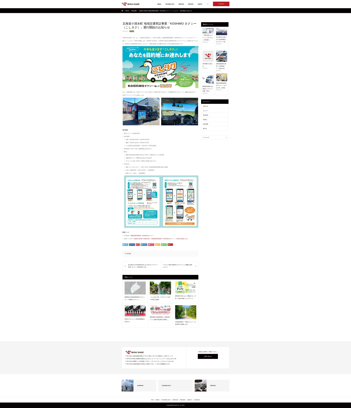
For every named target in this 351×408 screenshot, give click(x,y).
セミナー (205, 110)
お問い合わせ (208, 356)
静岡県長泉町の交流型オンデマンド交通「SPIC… (207, 89)
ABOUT (200, 4)
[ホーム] (122, 10)
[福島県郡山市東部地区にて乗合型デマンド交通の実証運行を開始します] (160, 309)
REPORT (191, 4)
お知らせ (205, 106)
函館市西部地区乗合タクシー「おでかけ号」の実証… (221, 85)
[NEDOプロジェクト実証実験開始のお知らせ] (135, 310)
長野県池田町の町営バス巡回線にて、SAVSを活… (221, 66)
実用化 (205, 119)
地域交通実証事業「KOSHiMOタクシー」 (142, 235)
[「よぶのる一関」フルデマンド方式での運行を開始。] (160, 288)
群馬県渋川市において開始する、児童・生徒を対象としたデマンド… (185, 297)
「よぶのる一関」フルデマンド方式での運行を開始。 (160, 298)
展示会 (205, 128)
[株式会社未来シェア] (130, 4)
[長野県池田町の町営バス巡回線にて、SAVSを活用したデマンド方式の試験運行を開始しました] (221, 56)
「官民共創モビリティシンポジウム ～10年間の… (207, 37)
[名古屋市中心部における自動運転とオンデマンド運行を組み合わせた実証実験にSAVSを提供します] (221, 31)
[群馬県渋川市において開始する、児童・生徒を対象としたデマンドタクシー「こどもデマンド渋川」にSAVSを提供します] (185, 287)
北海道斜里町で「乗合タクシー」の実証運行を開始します (185, 323)
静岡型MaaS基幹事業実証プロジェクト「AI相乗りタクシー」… (135, 298)
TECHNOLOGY (169, 4)
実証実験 (132, 31)
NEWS (159, 4)
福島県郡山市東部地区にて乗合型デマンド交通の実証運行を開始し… (160, 318)
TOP (152, 399)
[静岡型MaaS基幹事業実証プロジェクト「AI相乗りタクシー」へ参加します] (135, 288)
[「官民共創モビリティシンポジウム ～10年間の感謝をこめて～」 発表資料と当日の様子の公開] (207, 30)
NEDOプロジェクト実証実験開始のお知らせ (135, 320)
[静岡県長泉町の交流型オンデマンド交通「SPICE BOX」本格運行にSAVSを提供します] (207, 78)
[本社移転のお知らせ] (207, 56)
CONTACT (221, 4)
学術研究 (205, 115)
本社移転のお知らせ (207, 65)
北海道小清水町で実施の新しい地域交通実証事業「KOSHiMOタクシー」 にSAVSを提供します (161, 238)
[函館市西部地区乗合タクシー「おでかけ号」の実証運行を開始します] (221, 77)
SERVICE (181, 4)
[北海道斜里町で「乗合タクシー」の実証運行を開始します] (185, 312)
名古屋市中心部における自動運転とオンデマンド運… (221, 39)
